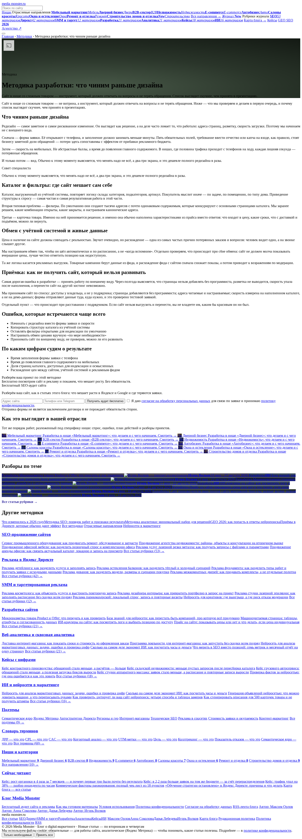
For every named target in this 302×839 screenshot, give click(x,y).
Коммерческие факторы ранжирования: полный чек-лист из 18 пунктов (110, 785)
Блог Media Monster (21, 798)
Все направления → (206, 16)
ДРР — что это (13, 739)
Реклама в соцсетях (192, 718)
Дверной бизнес (53, 760)
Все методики (72, 526)
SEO (22, 818)
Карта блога (208, 818)
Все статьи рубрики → (20, 502)
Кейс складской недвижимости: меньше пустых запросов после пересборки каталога (191, 668)
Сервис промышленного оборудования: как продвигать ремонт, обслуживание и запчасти (70, 543)
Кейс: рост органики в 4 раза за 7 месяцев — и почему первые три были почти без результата (72, 781)
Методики (24, 36)
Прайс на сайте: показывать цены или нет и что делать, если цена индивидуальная (236, 622)
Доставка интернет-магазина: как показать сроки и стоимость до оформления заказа (65, 643)
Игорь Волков (188, 818)
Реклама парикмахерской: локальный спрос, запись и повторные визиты (128, 597)
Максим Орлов (118, 818)
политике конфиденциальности (267, 830)
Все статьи (10, 818)
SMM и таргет (47, 818)
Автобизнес (146, 760)
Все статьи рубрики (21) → (22, 626)
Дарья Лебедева (165, 818)
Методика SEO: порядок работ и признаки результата (84, 522)
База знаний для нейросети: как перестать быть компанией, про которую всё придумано (173, 618)
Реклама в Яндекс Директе (27, 559)
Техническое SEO (164, 718)
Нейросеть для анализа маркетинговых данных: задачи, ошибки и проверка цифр (63, 693)
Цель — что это (165, 739)
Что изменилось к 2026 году (23, 522)
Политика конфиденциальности (160, 807)
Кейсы (272, 20)
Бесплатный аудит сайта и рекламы (28, 807)
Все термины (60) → (28, 743)
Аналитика (83, 818)
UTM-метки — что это (135, 739)
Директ (31, 818)
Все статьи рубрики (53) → (144, 551)
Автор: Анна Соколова (19, 811)
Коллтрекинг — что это (196, 739)
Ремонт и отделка (233, 760)
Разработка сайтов (20, 609)
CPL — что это (36, 739)
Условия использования (117, 807)
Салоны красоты (172, 760)
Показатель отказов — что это (237, 739)
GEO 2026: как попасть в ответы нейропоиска (245, 522)
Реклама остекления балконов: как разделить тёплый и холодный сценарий (153, 568)
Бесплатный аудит (36, 28)
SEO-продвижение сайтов (26, 534)
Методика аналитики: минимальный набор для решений (167, 522)
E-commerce (125, 760)
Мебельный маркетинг (20, 760)
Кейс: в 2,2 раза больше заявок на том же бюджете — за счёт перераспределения (203, 781)
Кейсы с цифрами (19, 659)
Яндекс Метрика (46, 718)
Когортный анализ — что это (95, 739)
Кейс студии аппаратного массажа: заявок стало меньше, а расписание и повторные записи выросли (173, 672)
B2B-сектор (78, 760)
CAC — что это (60, 739)
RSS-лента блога (245, 807)
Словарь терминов (20, 731)
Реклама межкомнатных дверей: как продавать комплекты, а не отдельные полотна (233, 572)
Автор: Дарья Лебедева (54, 811)
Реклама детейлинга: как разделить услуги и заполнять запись (49, 568)
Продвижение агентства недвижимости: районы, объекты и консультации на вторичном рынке (211, 543)
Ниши (7, 12)
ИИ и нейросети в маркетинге (30, 684)
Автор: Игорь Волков (89, 811)
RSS (38, 822)
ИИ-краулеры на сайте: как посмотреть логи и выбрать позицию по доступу (115, 622)
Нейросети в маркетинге (142, 526)
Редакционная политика (236, 818)
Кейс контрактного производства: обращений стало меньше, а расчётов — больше (64, 668)
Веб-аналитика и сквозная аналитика (38, 634)
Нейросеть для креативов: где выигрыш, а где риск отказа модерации (235, 597)
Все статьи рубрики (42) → (22, 576)
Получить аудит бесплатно (105, 401)
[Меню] (3, 33)
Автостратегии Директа (77, 718)
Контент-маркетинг (274, 718)
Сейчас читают (16, 773)
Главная (8, 36)
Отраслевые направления (103, 526)
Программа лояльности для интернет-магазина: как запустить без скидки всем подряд (195, 643)
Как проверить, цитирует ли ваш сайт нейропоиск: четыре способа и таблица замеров (138, 697)
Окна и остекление (202, 760)
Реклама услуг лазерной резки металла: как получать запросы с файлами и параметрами (202, 547)
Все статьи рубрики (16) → (50, 701)
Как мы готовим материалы (77, 807)
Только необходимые (18, 835)
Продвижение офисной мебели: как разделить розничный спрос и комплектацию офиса (68, 547)
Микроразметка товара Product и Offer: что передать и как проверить (54, 618)
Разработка (66, 818)
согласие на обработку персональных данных (175, 401)
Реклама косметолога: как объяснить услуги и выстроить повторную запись (59, 593)
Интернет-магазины (134, 718)
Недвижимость (101, 760)
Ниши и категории (20, 752)
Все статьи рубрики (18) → (76, 676)
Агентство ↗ (11, 28)
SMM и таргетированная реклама (34, 584)
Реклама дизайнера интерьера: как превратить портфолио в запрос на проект (175, 593)
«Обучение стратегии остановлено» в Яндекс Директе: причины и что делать (224, 785)
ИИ (104, 818)
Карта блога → (255, 20)
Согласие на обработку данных (208, 807)
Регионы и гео (108, 718)
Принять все (44, 835)
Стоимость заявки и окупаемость (233, 718)
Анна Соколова (142, 818)
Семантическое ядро (17, 718)
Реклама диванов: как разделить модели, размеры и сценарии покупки (116, 572)
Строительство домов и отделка (274, 760)
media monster (14, 4)
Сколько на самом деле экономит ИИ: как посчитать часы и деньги (141, 647)
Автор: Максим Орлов (276, 807)
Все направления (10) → (20, 764)
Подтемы (10, 709)
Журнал (231, 16)
